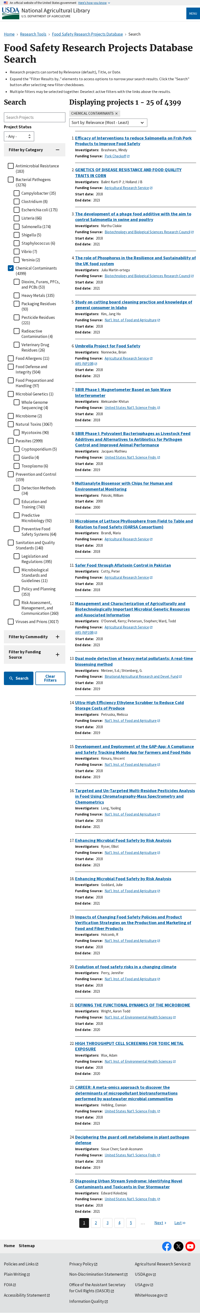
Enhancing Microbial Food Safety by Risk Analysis (123, 840)
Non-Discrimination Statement (96, 1274)
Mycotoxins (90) (35, 432)
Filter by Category (26, 149)
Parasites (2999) (29, 441)
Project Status (17, 127)
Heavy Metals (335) (38, 295)
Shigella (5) (31, 235)
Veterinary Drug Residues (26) (35, 347)
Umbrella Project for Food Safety (107, 346)
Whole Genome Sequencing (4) (34, 405)
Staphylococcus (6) (38, 243)
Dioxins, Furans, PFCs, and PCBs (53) (40, 284)
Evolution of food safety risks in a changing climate (125, 967)
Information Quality (86, 1301)
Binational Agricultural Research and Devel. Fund (141, 676)
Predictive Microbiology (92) (36, 518)
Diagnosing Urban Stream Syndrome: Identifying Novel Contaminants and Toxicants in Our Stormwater (128, 1184)
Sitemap (27, 1245)
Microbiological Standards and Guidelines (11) (35, 575)
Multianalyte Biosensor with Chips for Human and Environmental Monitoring (123, 486)
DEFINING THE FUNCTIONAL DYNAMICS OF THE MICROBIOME (132, 1005)
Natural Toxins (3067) (34, 424)
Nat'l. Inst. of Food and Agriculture (131, 320)
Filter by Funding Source (25, 654)
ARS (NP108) (84, 363)
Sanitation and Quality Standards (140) (35, 545)
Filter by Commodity (28, 636)
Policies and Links (19, 1264)
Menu (193, 13)
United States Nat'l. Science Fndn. (131, 407)
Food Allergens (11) (33, 358)
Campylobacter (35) (38, 193)
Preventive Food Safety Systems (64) (39, 531)
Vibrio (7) (29, 251)
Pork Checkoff (115, 156)
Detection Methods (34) (38, 490)
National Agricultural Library (55, 10)
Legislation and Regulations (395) (36, 559)
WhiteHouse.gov (149, 1295)
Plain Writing (15, 1274)
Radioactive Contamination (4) (37, 333)
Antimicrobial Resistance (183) (37, 168)
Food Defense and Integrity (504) (31, 369)
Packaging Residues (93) (38, 306)
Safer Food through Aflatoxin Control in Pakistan (123, 565)
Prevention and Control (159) (36, 477)
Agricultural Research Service (127, 187)
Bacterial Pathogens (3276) (33, 182)
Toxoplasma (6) (34, 466)
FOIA (8, 1284)
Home (9, 1245)
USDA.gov (143, 1274)
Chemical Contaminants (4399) (36, 270)
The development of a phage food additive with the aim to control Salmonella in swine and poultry (133, 216)
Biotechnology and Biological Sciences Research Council (147, 232)
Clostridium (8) (34, 201)
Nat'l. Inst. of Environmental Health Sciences (138, 1017)
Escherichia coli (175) (39, 209)
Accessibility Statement (25, 1295)
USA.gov (142, 1284)
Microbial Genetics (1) (35, 394)
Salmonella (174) (36, 226)
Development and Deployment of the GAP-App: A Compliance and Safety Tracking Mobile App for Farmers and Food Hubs (134, 749)
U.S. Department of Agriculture (45, 16)
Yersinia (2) (30, 260)
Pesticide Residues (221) (38, 320)
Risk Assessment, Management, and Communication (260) (40, 608)
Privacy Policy (81, 1264)
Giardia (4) (30, 457)
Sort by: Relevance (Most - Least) (100, 122)
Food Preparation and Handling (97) (35, 383)
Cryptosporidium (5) (39, 449)
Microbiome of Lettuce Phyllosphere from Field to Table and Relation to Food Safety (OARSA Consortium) (134, 524)
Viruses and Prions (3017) (37, 621)
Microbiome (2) (29, 416)
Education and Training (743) (34, 504)
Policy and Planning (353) (38, 591)
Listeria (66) (31, 218)
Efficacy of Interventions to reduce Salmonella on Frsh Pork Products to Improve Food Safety (133, 141)
